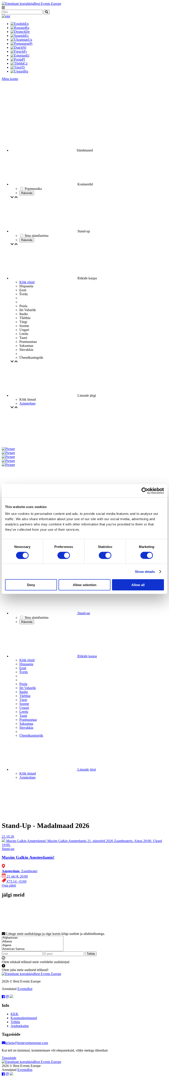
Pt (30, 43)
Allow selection (84, 585)
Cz (26, 63)
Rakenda (26, 193)
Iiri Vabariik (27, 688)
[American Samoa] (32, 949)
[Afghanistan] (32, 938)
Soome (24, 704)
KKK (14, 1014)
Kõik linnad (27, 773)
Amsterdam (27, 403)
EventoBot (24, 989)
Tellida (91, 953)
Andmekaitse (20, 1026)
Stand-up (83, 613)
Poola (23, 684)
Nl (24, 47)
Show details (145, 571)
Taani (23, 715)
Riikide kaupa (87, 656)
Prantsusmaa (28, 719)
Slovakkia (26, 727)
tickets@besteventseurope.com (26, 1043)
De (28, 32)
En (27, 24)
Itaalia (23, 692)
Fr (25, 51)
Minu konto (10, 79)
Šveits (23, 672)
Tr (23, 67)
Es (27, 35)
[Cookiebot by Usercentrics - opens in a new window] (144, 490)
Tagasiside (9, 1058)
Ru (27, 28)
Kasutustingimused (24, 1018)
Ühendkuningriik (31, 735)
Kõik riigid (27, 282)
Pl (23, 59)
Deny (31, 585)
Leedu (23, 712)
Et (27, 55)
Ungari (24, 708)
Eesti (22, 668)
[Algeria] (32, 945)
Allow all (138, 585)
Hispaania (26, 664)
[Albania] (32, 941)
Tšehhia (24, 696)
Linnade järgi (86, 769)
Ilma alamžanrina (36, 617)
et (9, 16)
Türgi (23, 700)
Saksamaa (26, 723)
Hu (26, 71)
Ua (30, 39)
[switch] (63, 555)
